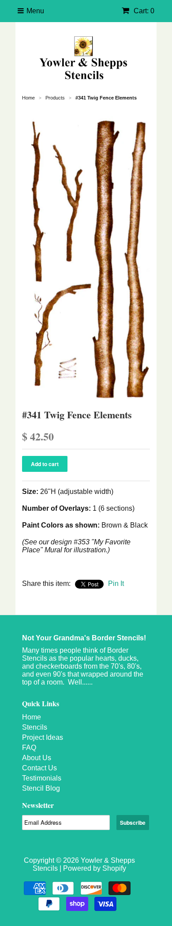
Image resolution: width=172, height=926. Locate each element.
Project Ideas (42, 737)
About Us (36, 757)
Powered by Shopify (94, 868)
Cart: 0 (143, 11)
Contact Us (39, 768)
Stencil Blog (41, 788)
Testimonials (41, 778)
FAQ (29, 747)
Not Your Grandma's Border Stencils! (84, 638)
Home (31, 717)
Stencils (34, 727)
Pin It (116, 583)
